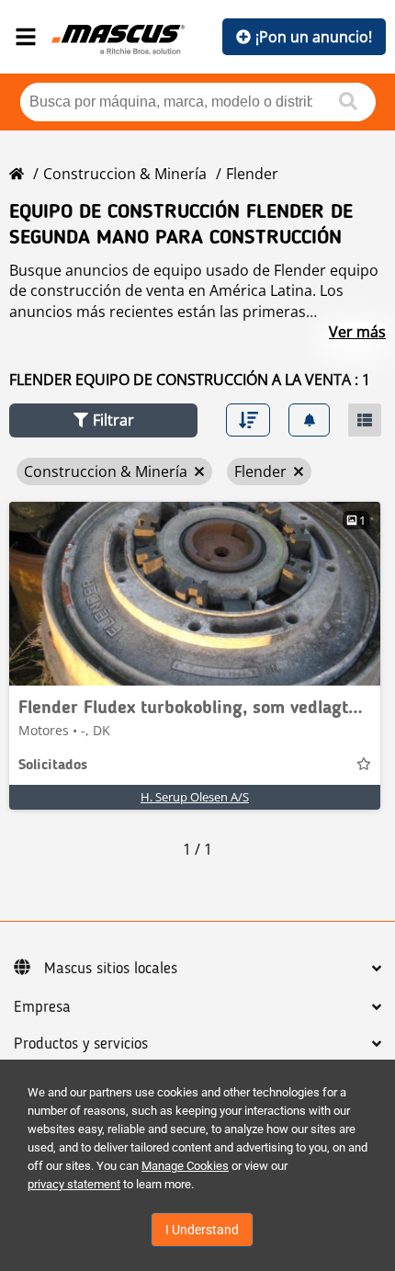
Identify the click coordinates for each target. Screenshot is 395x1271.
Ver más (357, 332)
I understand (202, 1229)
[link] (194, 594)
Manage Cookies (185, 1166)
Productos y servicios (81, 1044)
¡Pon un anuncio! (313, 37)
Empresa (42, 1007)
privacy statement (74, 1184)
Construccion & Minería (125, 174)
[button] (103, 420)
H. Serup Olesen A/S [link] (195, 797)
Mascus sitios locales (110, 968)
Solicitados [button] (52, 765)
